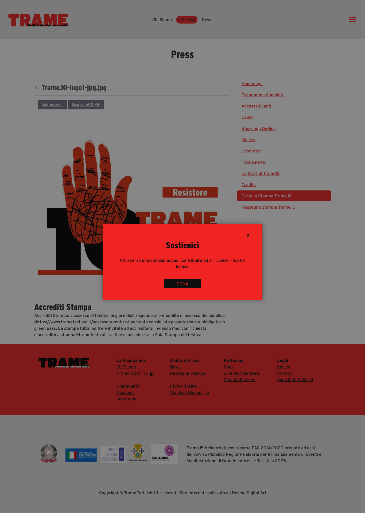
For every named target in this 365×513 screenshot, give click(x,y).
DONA (182, 283)
